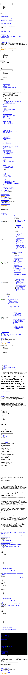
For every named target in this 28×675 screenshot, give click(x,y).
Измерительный (6, 173)
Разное (2, 28)
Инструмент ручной (5, 31)
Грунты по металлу (7, 114)
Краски (4, 117)
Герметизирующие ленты (8, 161)
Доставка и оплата (5, 37)
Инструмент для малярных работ (8, 26)
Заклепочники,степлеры (8, 171)
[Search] (4, 61)
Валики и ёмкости (7, 147)
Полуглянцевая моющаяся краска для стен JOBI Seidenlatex (14, 577)
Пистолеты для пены (7, 182)
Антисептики (6, 110)
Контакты (3, 38)
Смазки (4, 165)
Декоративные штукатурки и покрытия (9, 17)
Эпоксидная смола (7, 142)
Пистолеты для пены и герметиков (11, 183)
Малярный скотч (7, 151)
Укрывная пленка (7, 155)
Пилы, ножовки (6, 180)
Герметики (5, 129)
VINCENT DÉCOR (7, 102)
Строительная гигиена (8, 167)
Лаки (4, 119)
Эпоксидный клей (7, 143)
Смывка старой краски (8, 166)
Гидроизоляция (6, 162)
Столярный (5, 186)
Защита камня (6, 116)
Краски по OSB (6, 118)
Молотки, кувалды (7, 176)
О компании (3, 34)
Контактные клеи (7, 138)
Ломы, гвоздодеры (7, 175)
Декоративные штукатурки (9, 103)
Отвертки (5, 179)
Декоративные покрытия (8, 104)
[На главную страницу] (9, 207)
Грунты (4, 112)
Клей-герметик (6, 136)
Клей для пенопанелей (8, 133)
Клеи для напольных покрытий (10, 131)
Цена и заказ (3, 396)
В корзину (3, 435)
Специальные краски (8, 123)
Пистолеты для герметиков (9, 181)
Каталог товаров (4, 16)
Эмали (4, 124)
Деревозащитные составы (9, 115)
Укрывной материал (7, 157)
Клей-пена (5, 137)
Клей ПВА (5, 135)
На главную (3, 647)
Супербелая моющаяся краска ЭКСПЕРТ (10, 546)
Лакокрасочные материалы (7, 20)
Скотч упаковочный (7, 153)
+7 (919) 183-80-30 (5, 41)
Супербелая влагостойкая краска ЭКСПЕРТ (10, 605)
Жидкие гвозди (6, 130)
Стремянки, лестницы (8, 187)
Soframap (5, 106)
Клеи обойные (6, 132)
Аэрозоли (5, 111)
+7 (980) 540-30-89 (5, 39)
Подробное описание (5, 543)
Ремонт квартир (4, 35)
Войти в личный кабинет (6, 664)
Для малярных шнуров (8, 163)
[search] (1, 13)
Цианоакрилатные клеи (8, 140)
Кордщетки (5, 174)
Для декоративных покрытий (9, 148)
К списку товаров (4, 442)
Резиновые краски (7, 122)
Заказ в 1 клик (4, 436)
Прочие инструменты (8, 152)
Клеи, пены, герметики (6, 23)
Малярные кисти (7, 150)
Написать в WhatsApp (16, 36)
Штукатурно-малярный (8, 188)
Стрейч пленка (6, 154)
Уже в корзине (8, 540)
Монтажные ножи (7, 177)
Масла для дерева (7, 121)
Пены (4, 139)
